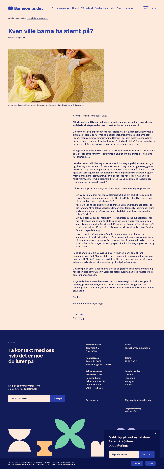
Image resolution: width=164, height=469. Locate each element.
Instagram (130, 381)
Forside (11, 18)
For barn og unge (61, 8)
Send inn (146, 454)
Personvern (92, 400)
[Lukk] (156, 434)
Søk (145, 8)
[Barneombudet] (25, 8)
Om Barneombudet (105, 8)
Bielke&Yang (136, 409)
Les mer (137, 463)
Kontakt (130, 8)
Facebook (130, 378)
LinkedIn (129, 374)
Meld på (58, 398)
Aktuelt (75, 8)
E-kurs (120, 8)
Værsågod (134, 411)
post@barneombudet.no (137, 348)
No (153, 8)
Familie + (78, 319)
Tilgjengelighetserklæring (138, 400)
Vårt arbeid (87, 8)
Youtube (129, 384)
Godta (150, 463)
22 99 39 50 (131, 361)
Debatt (23, 18)
